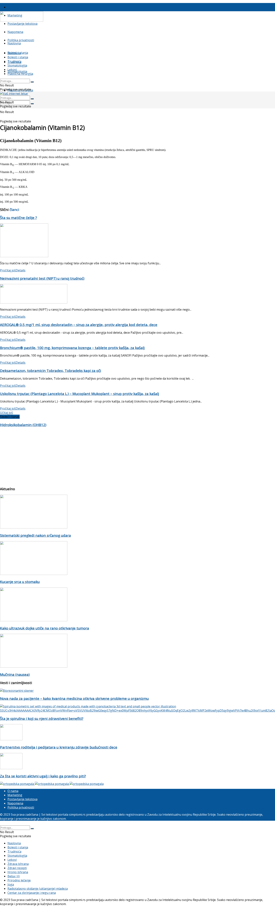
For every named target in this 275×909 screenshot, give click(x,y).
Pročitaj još (12, 270)
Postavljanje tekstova (22, 24)
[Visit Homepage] (21, 21)
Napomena (15, 32)
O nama (12, 7)
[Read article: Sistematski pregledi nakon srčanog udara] (137, 512)
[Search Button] (32, 103)
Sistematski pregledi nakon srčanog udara (35, 535)
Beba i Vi (13, 876)
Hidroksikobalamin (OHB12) (23, 424)
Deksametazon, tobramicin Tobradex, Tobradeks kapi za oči (50, 370)
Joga (10, 884)
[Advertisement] (112, 457)
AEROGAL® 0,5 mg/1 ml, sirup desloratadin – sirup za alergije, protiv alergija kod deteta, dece (78, 324)
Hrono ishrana (17, 872)
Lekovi (12, 69)
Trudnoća (14, 61)
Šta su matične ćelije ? (18, 217)
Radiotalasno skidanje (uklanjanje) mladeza (37, 889)
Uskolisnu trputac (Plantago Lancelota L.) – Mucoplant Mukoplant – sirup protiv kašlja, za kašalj (79, 393)
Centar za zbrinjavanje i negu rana (31, 893)
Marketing (14, 795)
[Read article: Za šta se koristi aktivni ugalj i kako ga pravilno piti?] (137, 761)
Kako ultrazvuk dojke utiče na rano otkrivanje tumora (44, 628)
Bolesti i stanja (17, 57)
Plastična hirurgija (20, 74)
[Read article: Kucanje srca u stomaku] (137, 558)
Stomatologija (17, 71)
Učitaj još (6, 413)
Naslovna (14, 43)
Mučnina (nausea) (15, 674)
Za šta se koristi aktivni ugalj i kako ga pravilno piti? (43, 776)
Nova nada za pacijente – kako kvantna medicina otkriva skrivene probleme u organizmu (74, 698)
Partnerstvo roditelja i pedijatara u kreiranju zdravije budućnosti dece (58, 747)
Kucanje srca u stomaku (20, 581)
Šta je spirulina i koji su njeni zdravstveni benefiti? (41, 718)
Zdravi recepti (17, 868)
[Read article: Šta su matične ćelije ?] (137, 240)
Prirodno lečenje (19, 880)
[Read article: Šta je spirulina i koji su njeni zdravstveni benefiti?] (137, 708)
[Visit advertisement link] (17, 784)
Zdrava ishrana (18, 864)
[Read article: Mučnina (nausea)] (137, 651)
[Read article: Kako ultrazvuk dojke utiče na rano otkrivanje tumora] (137, 605)
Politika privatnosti (20, 40)
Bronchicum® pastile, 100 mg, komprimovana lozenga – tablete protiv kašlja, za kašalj (72, 347)
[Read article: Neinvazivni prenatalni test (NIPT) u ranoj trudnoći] (137, 294)
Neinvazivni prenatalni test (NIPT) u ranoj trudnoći (42, 278)
